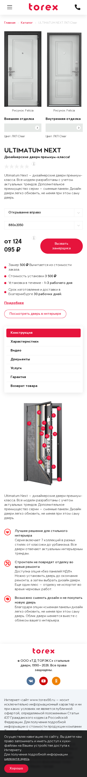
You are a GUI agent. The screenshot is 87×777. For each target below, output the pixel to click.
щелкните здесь (16, 759)
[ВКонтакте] (31, 681)
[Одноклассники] (56, 681)
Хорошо (16, 768)
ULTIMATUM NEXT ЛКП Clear (57, 22)
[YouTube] (43, 681)
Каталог (27, 22)
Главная (9, 22)
